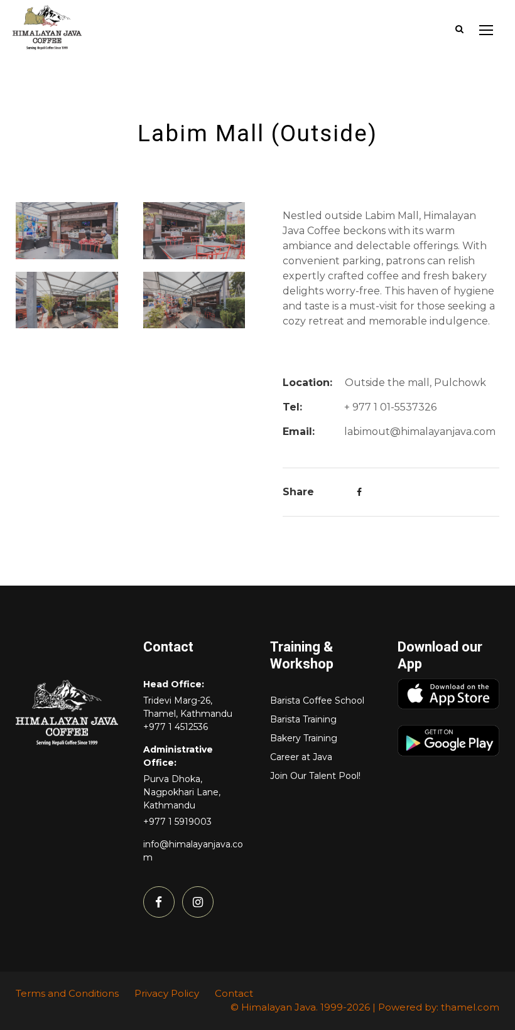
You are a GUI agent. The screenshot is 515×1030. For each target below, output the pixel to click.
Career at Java (301, 757)
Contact (234, 993)
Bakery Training (303, 738)
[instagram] (198, 902)
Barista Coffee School (317, 700)
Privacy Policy (166, 993)
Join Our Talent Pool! (315, 775)
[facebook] (159, 902)
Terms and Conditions (67, 993)
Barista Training (303, 719)
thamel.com (470, 1007)
